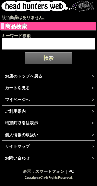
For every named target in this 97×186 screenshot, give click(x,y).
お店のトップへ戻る (23, 76)
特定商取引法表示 (21, 123)
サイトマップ (17, 146)
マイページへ (17, 99)
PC (71, 171)
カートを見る (17, 87)
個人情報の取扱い (21, 134)
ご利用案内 (15, 111)
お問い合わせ (17, 158)
